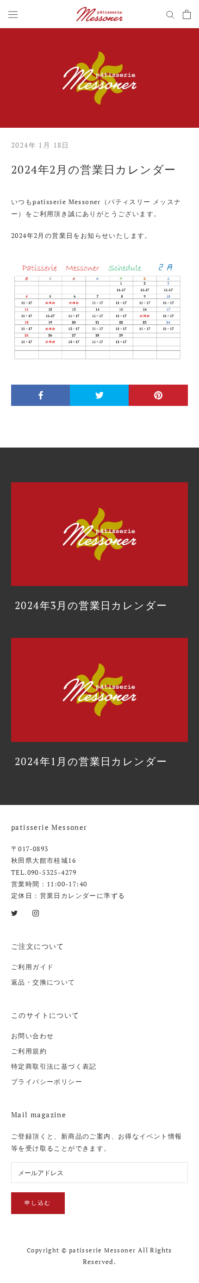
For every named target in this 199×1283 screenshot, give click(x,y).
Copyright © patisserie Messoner (81, 1250)
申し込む (38, 1202)
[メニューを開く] (13, 14)
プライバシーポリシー (46, 1081)
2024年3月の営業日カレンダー (91, 605)
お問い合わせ (32, 1035)
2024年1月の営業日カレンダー (91, 761)
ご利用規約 (29, 1050)
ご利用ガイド (32, 966)
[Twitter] (14, 912)
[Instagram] (35, 912)
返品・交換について (43, 982)
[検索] (170, 14)
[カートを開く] (187, 14)
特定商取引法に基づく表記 (54, 1066)
